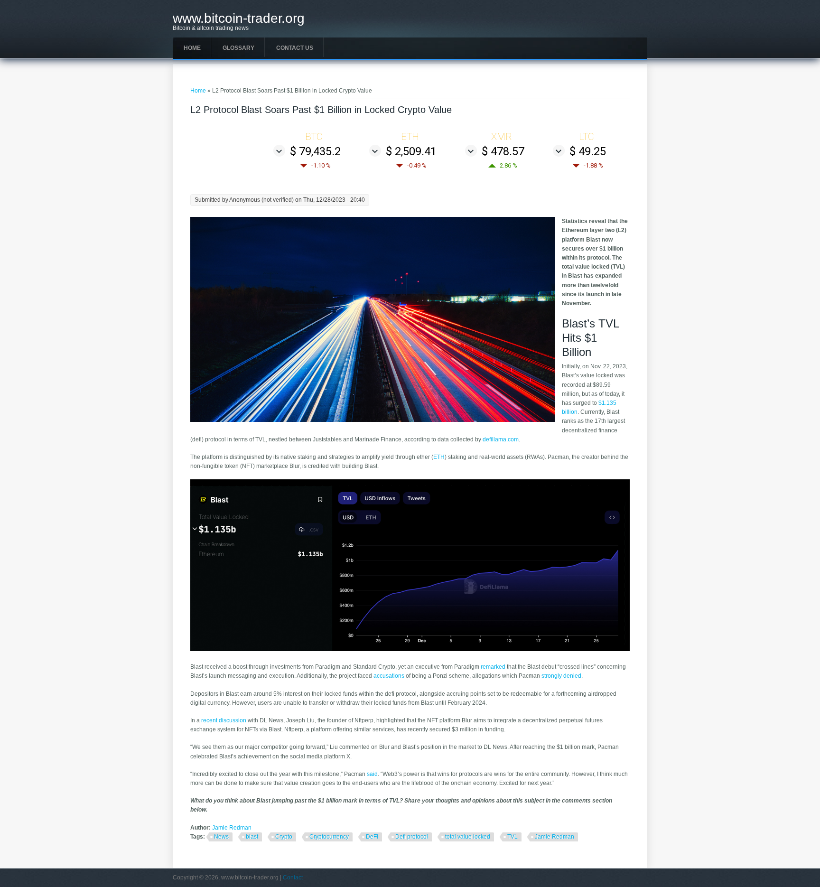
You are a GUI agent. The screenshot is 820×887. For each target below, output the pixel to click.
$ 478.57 (503, 151)
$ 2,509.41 (411, 151)
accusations (388, 675)
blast (252, 836)
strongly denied (561, 675)
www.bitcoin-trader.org (239, 18)
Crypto (283, 836)
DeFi (372, 836)
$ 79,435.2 (315, 151)
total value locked (467, 836)
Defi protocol (411, 836)
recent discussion (223, 720)
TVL (512, 836)
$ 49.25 (587, 151)
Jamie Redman (232, 827)
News (221, 836)
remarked (493, 666)
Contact (293, 877)
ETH (439, 457)
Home (192, 48)
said (372, 774)
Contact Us (294, 48)
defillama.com (501, 439)
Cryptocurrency (329, 836)
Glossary (238, 48)
